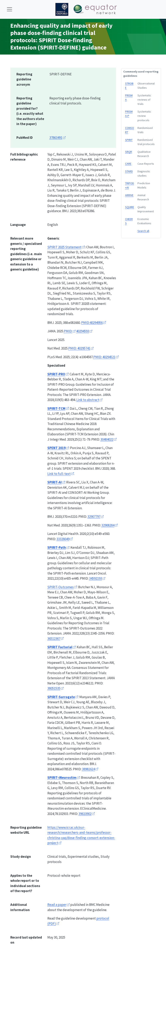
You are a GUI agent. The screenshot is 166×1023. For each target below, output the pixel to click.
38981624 (88, 769)
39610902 (85, 813)
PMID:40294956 (92, 322)
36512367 (53, 638)
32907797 (93, 516)
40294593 (82, 331)
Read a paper (56, 904)
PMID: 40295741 (79, 348)
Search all (143, 231)
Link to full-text (59, 474)
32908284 (107, 525)
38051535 (53, 688)
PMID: (68, 331)
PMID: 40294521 (104, 357)
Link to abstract (87, 400)
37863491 (55, 137)
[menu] (9, 9)
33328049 (62, 539)
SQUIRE (129, 207)
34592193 (95, 578)
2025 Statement (64, 247)
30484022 (106, 439)
